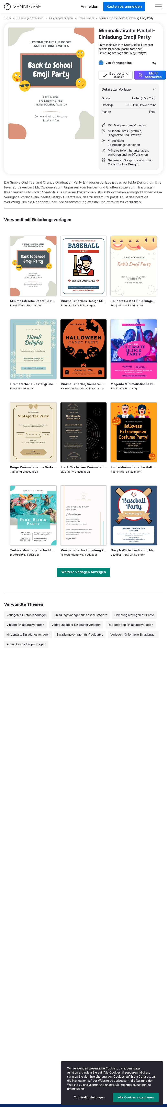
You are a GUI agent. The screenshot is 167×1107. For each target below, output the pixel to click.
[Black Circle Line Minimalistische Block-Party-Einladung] (83, 432)
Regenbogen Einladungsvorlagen (130, 624)
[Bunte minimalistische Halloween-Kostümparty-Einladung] (134, 432)
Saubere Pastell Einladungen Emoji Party (134, 301)
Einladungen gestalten (29, 18)
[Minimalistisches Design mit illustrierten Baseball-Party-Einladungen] (83, 266)
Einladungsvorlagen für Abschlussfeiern (80, 615)
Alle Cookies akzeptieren (136, 1097)
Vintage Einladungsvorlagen (25, 624)
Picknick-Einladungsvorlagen (26, 644)
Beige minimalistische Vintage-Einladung (33, 467)
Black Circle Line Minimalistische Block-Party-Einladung (83, 467)
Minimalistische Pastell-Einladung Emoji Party (33, 301)
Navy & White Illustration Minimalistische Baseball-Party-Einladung (134, 550)
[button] (116, 75)
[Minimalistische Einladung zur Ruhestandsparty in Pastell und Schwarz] (83, 515)
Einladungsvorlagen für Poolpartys (80, 634)
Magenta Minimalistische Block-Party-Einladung (134, 384)
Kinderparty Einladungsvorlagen (28, 634)
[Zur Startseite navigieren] (22, 6)
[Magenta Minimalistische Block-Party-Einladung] (134, 349)
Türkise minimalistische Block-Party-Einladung (33, 550)
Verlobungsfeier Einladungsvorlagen (76, 624)
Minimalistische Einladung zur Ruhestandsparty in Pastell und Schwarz (83, 550)
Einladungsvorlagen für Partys (134, 615)
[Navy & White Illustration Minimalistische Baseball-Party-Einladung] (134, 515)
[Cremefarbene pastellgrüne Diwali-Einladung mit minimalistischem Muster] (33, 349)
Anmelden (89, 6)
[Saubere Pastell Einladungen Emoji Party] (134, 266)
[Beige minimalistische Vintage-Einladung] (33, 432)
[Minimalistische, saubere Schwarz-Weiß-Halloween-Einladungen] (83, 349)
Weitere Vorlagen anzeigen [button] (83, 572)
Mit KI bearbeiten (153, 75)
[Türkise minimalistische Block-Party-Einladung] (33, 515)
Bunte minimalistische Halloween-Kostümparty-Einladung (134, 467)
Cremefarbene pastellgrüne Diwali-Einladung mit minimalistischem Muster (33, 384)
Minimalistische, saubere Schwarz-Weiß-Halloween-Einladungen (83, 384)
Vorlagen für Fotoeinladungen (27, 615)
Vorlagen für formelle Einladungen (133, 634)
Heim (7, 18)
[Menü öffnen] (158, 6)
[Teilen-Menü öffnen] (154, 62)
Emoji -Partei (86, 18)
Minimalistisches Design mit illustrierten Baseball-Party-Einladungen (83, 301)
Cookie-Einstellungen (89, 1097)
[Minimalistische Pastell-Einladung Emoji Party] (33, 266)
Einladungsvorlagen (61, 18)
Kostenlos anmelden (124, 6)
